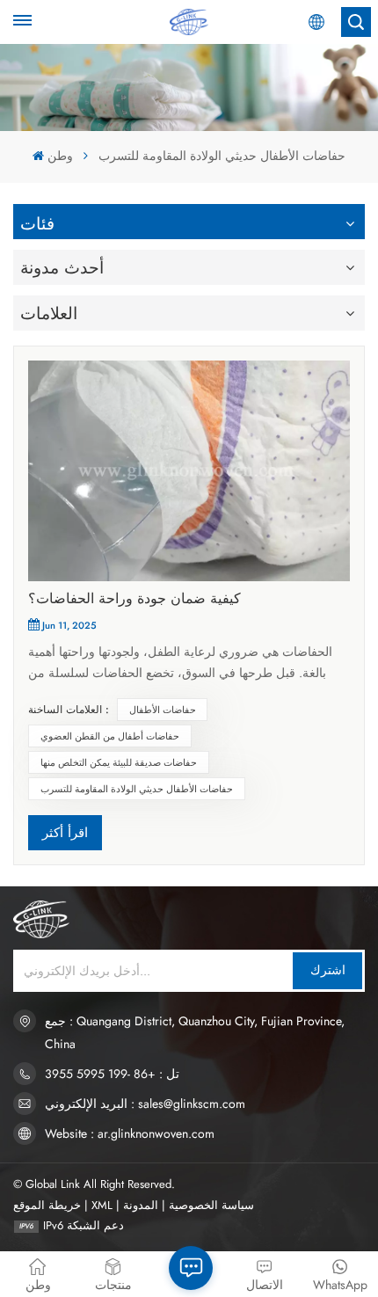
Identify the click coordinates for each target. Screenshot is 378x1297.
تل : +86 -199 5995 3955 (112, 1073)
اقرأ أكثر (65, 832)
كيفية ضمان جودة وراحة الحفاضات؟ (134, 598)
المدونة (140, 1205)
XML (102, 1205)
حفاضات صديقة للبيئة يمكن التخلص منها (118, 762)
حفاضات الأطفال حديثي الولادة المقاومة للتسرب (136, 789)
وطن (59, 155)
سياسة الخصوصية (211, 1205)
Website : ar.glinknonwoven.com (129, 1133)
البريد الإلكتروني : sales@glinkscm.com (145, 1103)
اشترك (327, 970)
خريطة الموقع (47, 1205)
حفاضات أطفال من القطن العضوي (109, 736)
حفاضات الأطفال (162, 710)
